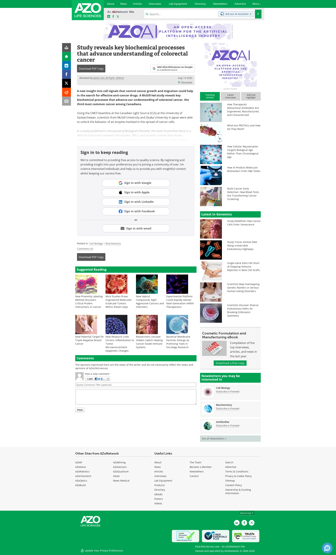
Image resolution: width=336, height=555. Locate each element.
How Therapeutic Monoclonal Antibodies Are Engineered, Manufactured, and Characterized (243, 110)
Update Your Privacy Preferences (103, 550)
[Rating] (66, 56)
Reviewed (186, 82)
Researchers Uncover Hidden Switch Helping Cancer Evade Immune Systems (149, 342)
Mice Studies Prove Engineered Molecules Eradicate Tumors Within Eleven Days (119, 302)
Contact (194, 476)
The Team (195, 462)
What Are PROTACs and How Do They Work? (243, 127)
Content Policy (233, 485)
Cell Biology (96, 243)
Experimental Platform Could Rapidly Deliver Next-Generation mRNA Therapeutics (180, 302)
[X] (66, 83)
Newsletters (197, 471)
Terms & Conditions (236, 471)
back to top (245, 513)
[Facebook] (66, 74)
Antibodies (222, 422)
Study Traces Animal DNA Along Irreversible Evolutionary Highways (242, 245)
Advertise (230, 467)
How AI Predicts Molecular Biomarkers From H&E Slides (243, 169)
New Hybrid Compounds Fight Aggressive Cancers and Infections (150, 302)
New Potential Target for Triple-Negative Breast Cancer (89, 340)
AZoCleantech (83, 476)
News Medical (121, 480)
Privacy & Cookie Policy (238, 476)
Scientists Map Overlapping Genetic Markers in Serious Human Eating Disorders (243, 287)
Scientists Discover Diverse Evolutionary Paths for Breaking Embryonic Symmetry (242, 310)
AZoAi (116, 476)
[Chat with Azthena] (327, 548)
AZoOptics (81, 480)
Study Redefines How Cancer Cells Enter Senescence (244, 222)
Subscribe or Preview (228, 391)
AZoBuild (80, 485)
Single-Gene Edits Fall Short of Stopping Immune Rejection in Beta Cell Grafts (243, 266)
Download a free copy (230, 363)
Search (229, 462)
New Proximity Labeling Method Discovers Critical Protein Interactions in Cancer (89, 302)
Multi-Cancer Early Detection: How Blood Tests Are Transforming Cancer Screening (243, 194)
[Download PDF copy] (66, 47)
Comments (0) (85, 248)
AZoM (78, 462)
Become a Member (201, 467)
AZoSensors (120, 467)
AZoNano (80, 467)
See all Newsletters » (214, 438)
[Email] (66, 101)
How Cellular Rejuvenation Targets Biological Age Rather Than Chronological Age (242, 152)
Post (80, 409)
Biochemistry (113, 243)
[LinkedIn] (66, 65)
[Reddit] (66, 92)
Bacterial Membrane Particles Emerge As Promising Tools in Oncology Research (178, 342)
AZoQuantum (121, 471)
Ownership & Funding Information (238, 491)
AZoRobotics (82, 471)
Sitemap (230, 480)
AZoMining (119, 462)
